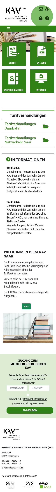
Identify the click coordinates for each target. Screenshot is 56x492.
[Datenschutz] (39, 17)
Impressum (17, 476)
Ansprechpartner (13, 90)
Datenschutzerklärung (35, 399)
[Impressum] (45, 17)
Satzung (41, 63)
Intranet (41, 90)
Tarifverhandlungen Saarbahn (20, 126)
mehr (26, 306)
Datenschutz (30, 476)
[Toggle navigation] (8, 29)
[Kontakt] (39, 8)
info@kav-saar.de (15, 467)
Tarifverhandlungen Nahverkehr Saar (20, 140)
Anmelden (29, 410)
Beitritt (13, 63)
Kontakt (6, 476)
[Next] (8, 159)
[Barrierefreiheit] (45, 8)
